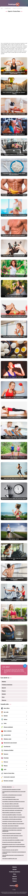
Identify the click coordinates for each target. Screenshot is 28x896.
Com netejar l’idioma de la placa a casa (10, 799)
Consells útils (8, 8)
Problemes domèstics (7, 684)
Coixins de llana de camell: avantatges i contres (12, 835)
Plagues (15, 881)
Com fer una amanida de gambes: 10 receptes (12, 814)
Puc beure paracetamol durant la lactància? (11, 833)
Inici (2, 8)
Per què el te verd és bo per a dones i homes (11, 842)
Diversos (4, 700)
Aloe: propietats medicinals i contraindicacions (12, 810)
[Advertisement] (14, 27)
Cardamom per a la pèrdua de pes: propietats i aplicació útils (12, 831)
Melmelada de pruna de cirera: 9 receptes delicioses (13, 844)
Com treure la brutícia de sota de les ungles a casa (13, 808)
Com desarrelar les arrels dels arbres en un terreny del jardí (13, 792)
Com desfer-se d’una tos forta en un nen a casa (12, 821)
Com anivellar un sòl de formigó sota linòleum (12, 819)
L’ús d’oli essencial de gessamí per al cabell (11, 789)
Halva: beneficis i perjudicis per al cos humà (11, 812)
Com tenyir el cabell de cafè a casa (9, 858)
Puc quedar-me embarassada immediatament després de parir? (13, 847)
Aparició (4, 687)
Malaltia (4, 681)
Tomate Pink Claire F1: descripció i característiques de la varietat (14, 853)
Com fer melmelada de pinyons (8, 797)
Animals (4, 694)
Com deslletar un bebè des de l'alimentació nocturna (13, 801)
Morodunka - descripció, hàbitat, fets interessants (13, 823)
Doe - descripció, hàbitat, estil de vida (10, 803)
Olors (3, 697)
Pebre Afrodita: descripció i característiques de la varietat (13, 856)
